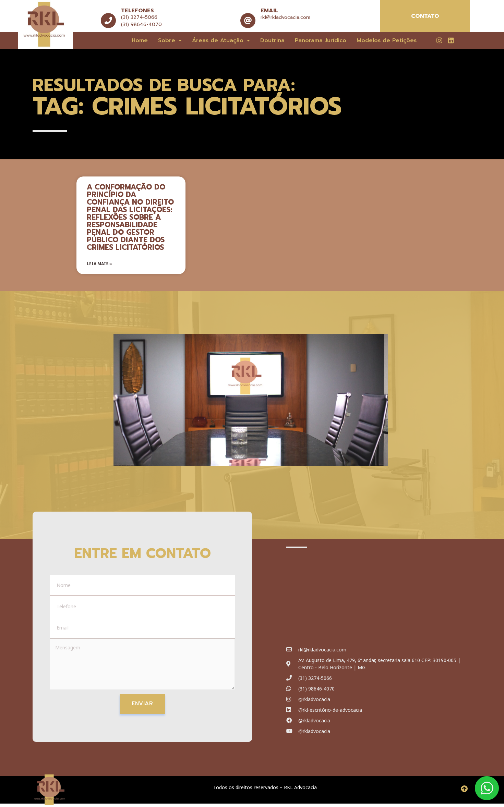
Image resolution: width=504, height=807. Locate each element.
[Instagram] (439, 40)
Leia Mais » (99, 264)
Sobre (166, 40)
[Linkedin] (451, 40)
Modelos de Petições (387, 40)
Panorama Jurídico (320, 40)
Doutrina (272, 40)
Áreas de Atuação (217, 40)
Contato (425, 16)
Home (140, 40)
